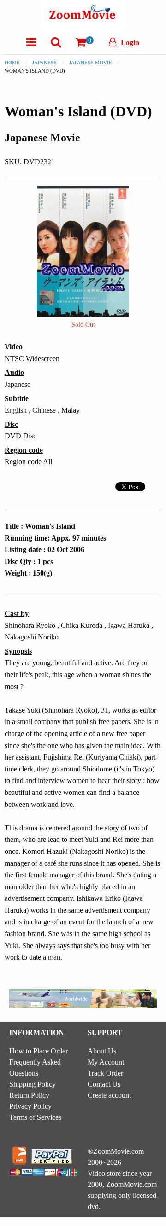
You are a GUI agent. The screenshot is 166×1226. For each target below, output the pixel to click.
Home (12, 62)
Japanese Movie (90, 62)
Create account (109, 1095)
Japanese (44, 62)
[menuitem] (31, 42)
